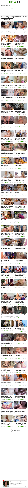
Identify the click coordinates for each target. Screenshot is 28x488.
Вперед (16, 430)
